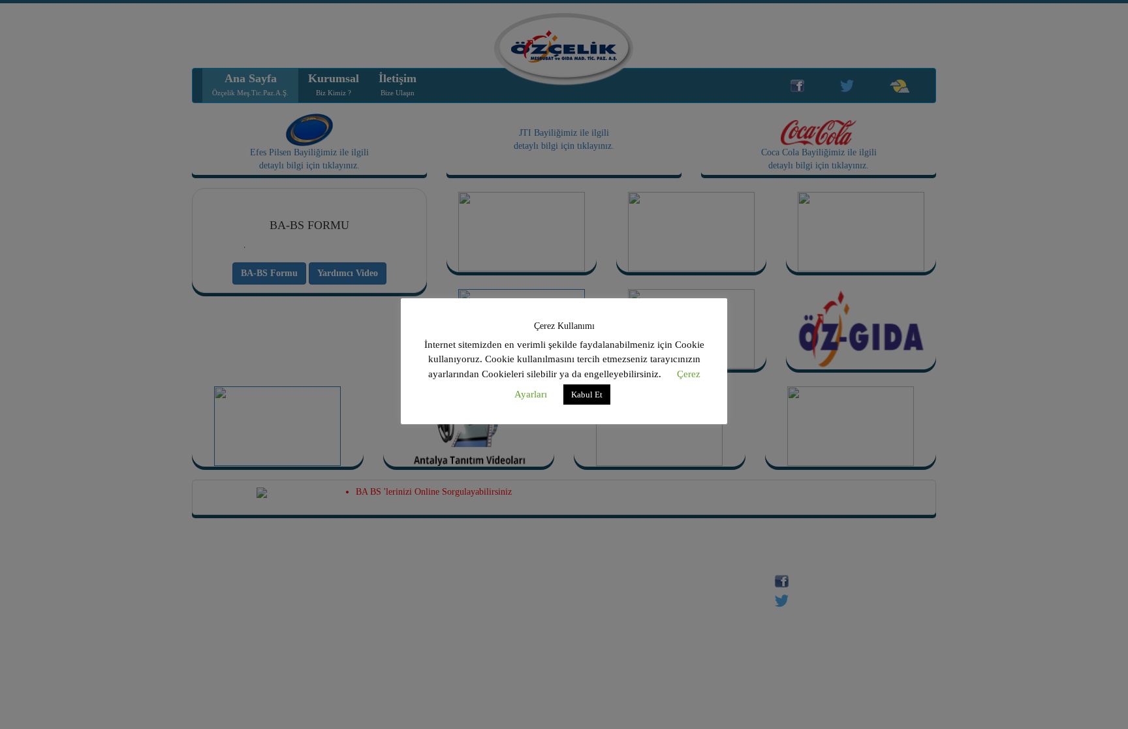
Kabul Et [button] (587, 394)
